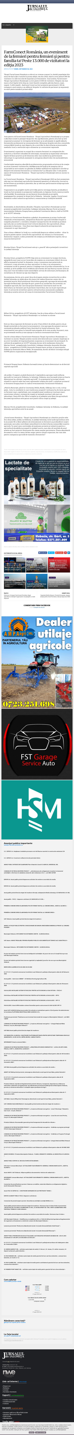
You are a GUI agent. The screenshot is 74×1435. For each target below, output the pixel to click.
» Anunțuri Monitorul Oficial (12, 1414)
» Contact (5, 1390)
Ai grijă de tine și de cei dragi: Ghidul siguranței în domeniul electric (36, 585)
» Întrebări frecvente (9, 1392)
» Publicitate (6, 1416)
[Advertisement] (37, 18)
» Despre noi (6, 1386)
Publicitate (30, 559)
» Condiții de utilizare (9, 1400)
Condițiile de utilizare (39, 607)
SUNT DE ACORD (40, 1432)
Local (6, 577)
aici (8, 1361)
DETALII (31, 1432)
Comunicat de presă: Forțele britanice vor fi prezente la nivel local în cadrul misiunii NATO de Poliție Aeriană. (15, 583)
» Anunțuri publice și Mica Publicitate (15, 1412)
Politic (7, 561)
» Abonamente (7, 1418)
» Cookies (5, 1403)
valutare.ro (37, 1292)
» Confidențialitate (8, 1402)
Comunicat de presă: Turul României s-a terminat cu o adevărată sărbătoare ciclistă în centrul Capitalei (57, 583)
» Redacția (5, 1388)
